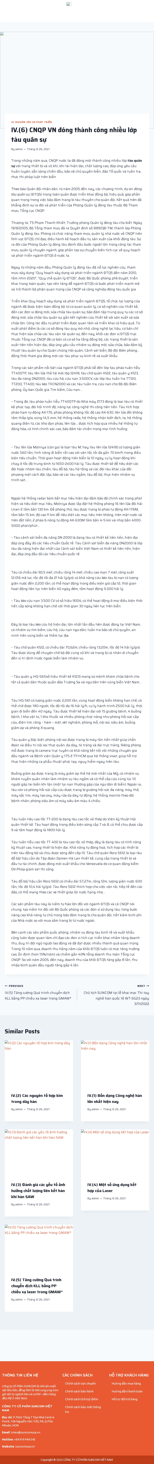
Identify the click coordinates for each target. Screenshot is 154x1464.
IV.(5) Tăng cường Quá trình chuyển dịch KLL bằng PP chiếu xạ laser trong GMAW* (38, 992)
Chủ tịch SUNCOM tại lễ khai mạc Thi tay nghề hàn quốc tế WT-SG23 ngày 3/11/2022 (116, 995)
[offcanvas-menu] (15, 11)
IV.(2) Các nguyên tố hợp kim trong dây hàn (37, 1098)
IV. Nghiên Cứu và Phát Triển (31, 122)
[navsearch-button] (130, 11)
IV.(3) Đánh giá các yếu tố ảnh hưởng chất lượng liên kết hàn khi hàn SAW (38, 1190)
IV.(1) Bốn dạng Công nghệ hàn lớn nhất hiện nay (114, 1098)
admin (19, 149)
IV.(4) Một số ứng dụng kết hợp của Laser (112, 1187)
